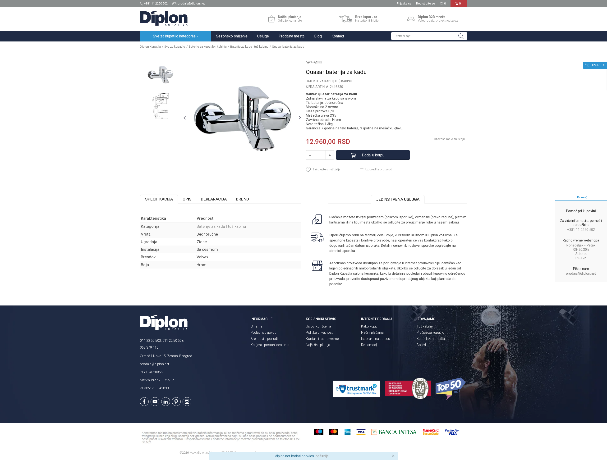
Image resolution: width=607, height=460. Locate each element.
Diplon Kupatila (150, 46)
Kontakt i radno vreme (322, 339)
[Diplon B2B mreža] (410, 19)
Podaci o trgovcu (263, 332)
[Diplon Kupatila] (164, 18)
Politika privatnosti (319, 332)
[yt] (155, 401)
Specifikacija (159, 199)
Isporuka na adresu (375, 339)
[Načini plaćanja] (271, 19)
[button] (429, 36)
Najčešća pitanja (318, 345)
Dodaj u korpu (373, 155)
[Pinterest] (176, 401)
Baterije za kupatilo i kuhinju (208, 46)
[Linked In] (165, 401)
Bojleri (421, 345)
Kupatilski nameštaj (431, 339)
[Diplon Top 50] (451, 389)
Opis (187, 199)
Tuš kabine (424, 326)
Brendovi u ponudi (264, 339)
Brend (242, 199)
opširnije (322, 456)
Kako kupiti (369, 326)
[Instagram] (187, 401)
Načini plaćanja (372, 332)
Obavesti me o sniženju (449, 139)
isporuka (348, 251)
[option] (160, 74)
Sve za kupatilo (174, 46)
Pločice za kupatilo (430, 332)
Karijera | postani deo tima (270, 345)
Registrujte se (425, 3)
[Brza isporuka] (345, 19)
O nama (256, 326)
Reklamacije (370, 345)
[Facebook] (144, 401)
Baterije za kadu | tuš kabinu (249, 46)
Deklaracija (214, 199)
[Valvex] (314, 62)
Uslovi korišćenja (318, 326)
